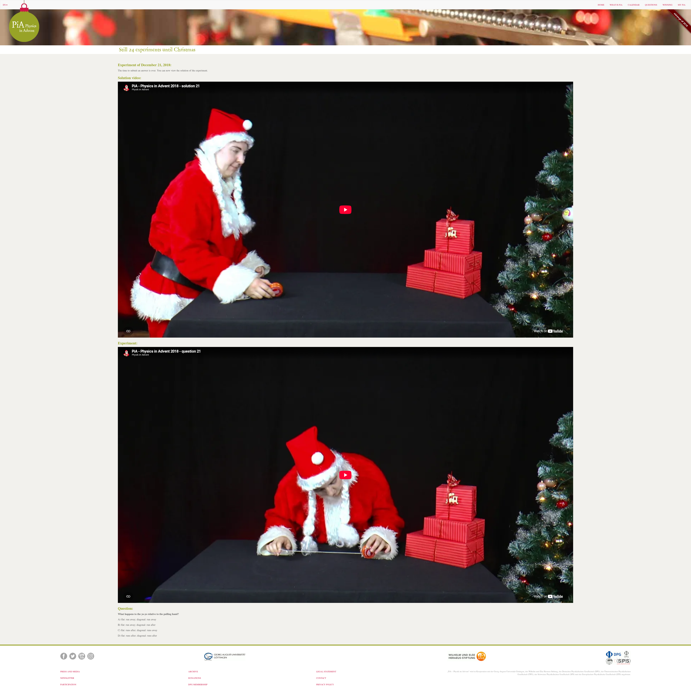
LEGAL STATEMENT (326, 671)
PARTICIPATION (68, 684)
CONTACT (321, 677)
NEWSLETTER (67, 677)
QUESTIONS (651, 4)
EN (4, 4)
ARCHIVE (193, 671)
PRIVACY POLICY (325, 684)
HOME (601, 4)
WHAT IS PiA (616, 4)
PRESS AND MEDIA (70, 671)
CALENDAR (634, 4)
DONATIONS (194, 677)
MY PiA (681, 4)
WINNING (667, 4)
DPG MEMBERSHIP (197, 684)
